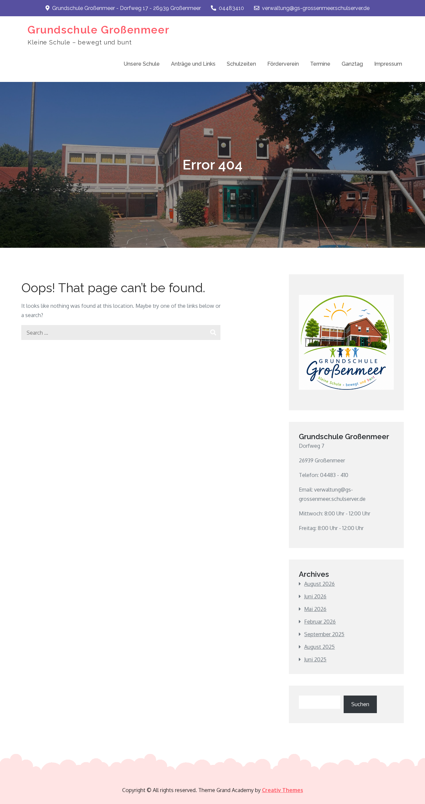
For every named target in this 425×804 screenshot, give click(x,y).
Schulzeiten (241, 64)
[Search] (213, 332)
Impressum (388, 64)
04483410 (231, 8)
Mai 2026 (315, 609)
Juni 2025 (315, 659)
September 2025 (324, 634)
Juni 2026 (315, 596)
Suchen (360, 704)
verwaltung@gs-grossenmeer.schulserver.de (316, 8)
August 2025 (319, 646)
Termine (320, 64)
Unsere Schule (142, 64)
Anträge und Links (193, 64)
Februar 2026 (320, 621)
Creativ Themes (282, 790)
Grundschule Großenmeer (98, 30)
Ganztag (352, 64)
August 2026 (319, 583)
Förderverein (283, 64)
